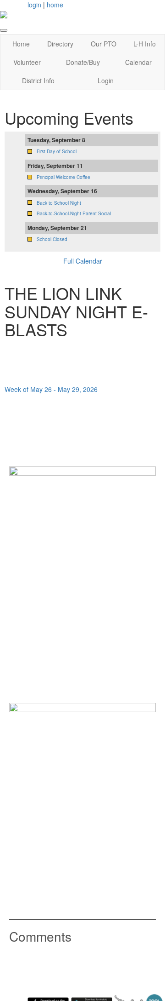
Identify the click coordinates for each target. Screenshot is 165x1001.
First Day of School (57, 151)
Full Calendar (82, 260)
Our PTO (103, 43)
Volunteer (27, 62)
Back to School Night (59, 203)
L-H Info (144, 43)
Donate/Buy (83, 62)
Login (106, 80)
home (55, 4)
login (34, 4)
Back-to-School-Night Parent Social (74, 213)
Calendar (138, 62)
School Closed (52, 239)
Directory (60, 43)
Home (21, 43)
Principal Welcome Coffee (63, 177)
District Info (38, 80)
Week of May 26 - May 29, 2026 (51, 389)
